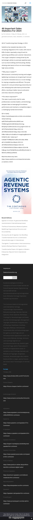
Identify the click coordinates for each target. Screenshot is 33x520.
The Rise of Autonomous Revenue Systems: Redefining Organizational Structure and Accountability (14, 229)
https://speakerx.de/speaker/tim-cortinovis (16, 493)
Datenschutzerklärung (10, 272)
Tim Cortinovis (6, 34)
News (14, 36)
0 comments (26, 36)
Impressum (6, 268)
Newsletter (19, 36)
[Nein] (31, 516)
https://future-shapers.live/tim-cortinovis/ (16, 386)
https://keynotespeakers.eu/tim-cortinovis (16, 485)
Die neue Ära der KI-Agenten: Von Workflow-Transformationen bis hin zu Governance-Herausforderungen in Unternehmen (15, 237)
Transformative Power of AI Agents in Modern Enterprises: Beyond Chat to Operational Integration (15, 251)
